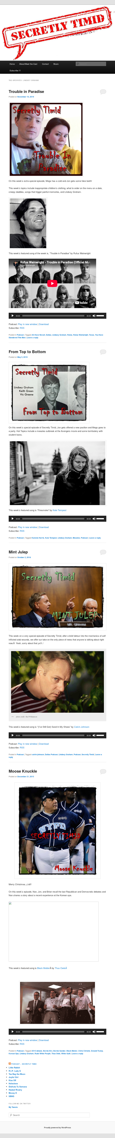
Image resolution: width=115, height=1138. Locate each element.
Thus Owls (56, 1053)
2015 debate (37, 1050)
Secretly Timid (88, 754)
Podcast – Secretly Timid (24, 1064)
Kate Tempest (59, 510)
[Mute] (94, 315)
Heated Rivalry (15, 1089)
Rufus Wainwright (80, 334)
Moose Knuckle (23, 771)
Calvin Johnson (81, 726)
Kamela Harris (38, 537)
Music (56, 63)
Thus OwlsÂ (61, 968)
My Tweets (13, 1107)
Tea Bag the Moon (17, 1074)
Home (12, 63)
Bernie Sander (59, 1050)
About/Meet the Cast (28, 63)
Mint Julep (18, 552)
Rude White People (43, 1053)
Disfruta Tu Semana (18, 1086)
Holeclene (13, 1083)
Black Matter (43, 968)
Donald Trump (97, 1050)
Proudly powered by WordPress (57, 1127)
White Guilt (65, 1053)
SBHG (11, 1096)
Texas (91, 334)
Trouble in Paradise (26, 91)
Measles (76, 537)
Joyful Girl (13, 1077)
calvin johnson (38, 754)
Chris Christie (84, 1050)
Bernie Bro (47, 1050)
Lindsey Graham (59, 334)
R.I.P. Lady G (15, 1070)
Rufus (69, 334)
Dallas (48, 334)
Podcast (20, 334)
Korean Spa (14, 1053)
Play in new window (27, 324)
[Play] (12, 315)
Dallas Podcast (51, 754)
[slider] (100, 315)
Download (44, 324)
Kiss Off (12, 1080)
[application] (57, 316)
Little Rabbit (14, 1067)
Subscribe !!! (15, 70)
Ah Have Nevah (38, 334)
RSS (22, 327)
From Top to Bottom (27, 351)
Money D (13, 1092)
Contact (45, 63)
